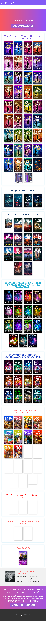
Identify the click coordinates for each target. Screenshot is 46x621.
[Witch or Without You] (28, 63)
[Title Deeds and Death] (37, 466)
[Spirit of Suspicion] (8, 396)
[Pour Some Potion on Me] (8, 135)
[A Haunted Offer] (28, 533)
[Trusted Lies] (28, 254)
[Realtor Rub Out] (28, 437)
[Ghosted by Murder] (18, 396)
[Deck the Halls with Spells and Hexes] (28, 165)
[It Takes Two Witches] (28, 135)
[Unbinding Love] (28, 297)
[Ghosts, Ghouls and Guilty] (28, 396)
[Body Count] (28, 239)
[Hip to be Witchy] (37, 106)
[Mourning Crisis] (23, 558)
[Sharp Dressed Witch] (28, 92)
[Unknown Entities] (32, 340)
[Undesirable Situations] (8, 326)
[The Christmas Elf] (18, 311)
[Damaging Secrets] (18, 225)
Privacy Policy (19, 614)
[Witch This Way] (18, 48)
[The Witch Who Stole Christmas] (18, 121)
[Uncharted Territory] (37, 297)
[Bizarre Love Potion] (18, 106)
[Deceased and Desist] (18, 381)
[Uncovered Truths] (23, 340)
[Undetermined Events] (28, 326)
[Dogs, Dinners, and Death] (32, 507)
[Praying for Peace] (28, 367)
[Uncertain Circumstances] (18, 326)
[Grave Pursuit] (37, 254)
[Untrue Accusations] (37, 326)
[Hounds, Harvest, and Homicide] (23, 507)
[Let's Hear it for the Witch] (8, 77)
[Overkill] (37, 225)
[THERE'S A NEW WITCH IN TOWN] (8, 48)
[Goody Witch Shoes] (28, 77)
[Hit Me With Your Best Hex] (37, 135)
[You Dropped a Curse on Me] (8, 121)
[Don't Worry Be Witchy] (37, 77)
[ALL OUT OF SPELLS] (8, 92)
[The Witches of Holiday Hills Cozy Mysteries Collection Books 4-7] (28, 177)
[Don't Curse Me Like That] (28, 121)
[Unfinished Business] (8, 297)
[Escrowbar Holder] (8, 422)
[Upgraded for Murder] (8, 466)
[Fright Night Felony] (37, 165)
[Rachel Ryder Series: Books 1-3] (8, 223)
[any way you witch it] (18, 77)
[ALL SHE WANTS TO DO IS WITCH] (18, 92)
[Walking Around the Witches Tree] (18, 135)
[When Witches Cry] (18, 165)
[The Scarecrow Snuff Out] (28, 451)
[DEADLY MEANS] (18, 239)
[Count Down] (8, 239)
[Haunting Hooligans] (37, 367)
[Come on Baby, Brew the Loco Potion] (8, 150)
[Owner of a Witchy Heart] (28, 150)
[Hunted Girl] (28, 225)
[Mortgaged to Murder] (28, 466)
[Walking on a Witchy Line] (28, 106)
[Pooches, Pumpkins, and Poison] (13, 507)
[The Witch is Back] (37, 121)
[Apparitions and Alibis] (37, 381)
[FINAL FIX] (8, 254)
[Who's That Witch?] (28, 48)
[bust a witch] (37, 63)
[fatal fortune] (28, 268)
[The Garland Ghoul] (13, 340)
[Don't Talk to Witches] (18, 150)
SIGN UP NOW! (23, 605)
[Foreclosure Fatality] (37, 437)
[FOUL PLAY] (18, 254)
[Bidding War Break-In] (8, 437)
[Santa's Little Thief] (18, 451)
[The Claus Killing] (37, 451)
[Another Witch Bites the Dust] (37, 48)
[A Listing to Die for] (18, 466)
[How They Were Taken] (8, 200)
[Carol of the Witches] (37, 92)
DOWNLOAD (22, 26)
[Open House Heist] (18, 437)
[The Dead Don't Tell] (37, 200)
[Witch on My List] (37, 150)
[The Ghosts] (8, 311)
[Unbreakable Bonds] (18, 297)
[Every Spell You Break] (8, 106)
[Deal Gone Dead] (18, 422)
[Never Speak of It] (18, 200)
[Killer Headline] (18, 268)
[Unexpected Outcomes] (28, 311)
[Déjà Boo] (28, 381)
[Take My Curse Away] (8, 165)
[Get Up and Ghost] (8, 367)
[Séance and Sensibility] (37, 396)
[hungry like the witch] (8, 63)
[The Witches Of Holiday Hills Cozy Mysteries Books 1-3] (18, 178)
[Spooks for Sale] (18, 533)
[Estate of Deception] (13, 481)
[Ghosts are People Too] (18, 367)
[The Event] (37, 311)
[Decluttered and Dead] (28, 422)
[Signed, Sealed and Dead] (37, 422)
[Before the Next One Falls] (28, 200)
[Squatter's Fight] (8, 451)
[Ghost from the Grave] (8, 381)
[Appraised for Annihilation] (23, 481)
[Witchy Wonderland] (18, 63)
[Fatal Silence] (37, 239)
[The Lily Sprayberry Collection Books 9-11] (32, 479)
